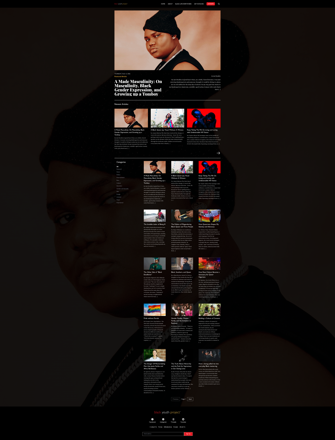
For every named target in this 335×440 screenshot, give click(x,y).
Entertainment (120, 177)
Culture (119, 183)
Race (118, 180)
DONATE (211, 4)
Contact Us (153, 427)
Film (118, 191)
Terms (160, 427)
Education (119, 186)
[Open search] (219, 4)
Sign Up (188, 434)
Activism (119, 197)
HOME (163, 4)
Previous (175, 399)
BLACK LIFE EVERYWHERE (183, 4)
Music (118, 200)
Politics (118, 175)
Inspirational (120, 203)
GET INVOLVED (199, 4)
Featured (119, 169)
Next (190, 399)
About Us (182, 427)
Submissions (168, 427)
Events (118, 194)
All (117, 166)
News (118, 172)
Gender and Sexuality (123, 189)
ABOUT (170, 4)
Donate (175, 427)
